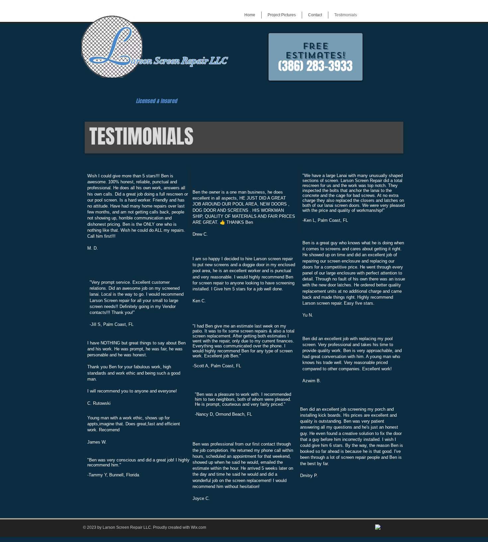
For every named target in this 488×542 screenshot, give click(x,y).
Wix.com (198, 527)
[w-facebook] (378, 527)
